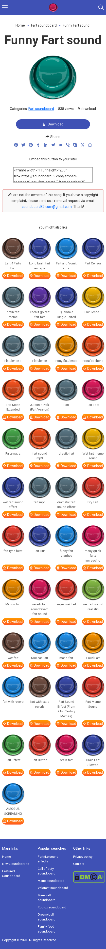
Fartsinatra (12, 453)
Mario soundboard (51, 881)
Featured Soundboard (11, 873)
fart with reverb (13, 702)
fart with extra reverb (39, 704)
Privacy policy (82, 856)
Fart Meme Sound (93, 704)
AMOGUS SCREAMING (13, 811)
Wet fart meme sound (93, 456)
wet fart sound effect (13, 504)
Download (55, 124)
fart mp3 (40, 502)
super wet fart (66, 604)
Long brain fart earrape (39, 265)
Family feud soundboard (46, 929)
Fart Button (39, 760)
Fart (66, 405)
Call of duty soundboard (46, 871)
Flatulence (39, 361)
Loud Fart (93, 658)
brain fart (66, 760)
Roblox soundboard (52, 907)
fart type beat (12, 551)
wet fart (13, 658)
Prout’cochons (93, 361)
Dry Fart (93, 502)
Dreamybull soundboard (46, 917)
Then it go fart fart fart (40, 314)
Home (20, 25)
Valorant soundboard (53, 888)
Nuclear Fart (39, 658)
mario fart (66, 658)
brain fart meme (13, 314)
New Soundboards (15, 864)
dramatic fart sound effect (66, 504)
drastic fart (66, 453)
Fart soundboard (44, 25)
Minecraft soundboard (46, 897)
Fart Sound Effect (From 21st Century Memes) (66, 709)
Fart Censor (93, 263)
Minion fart (13, 604)
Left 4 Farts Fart (13, 265)
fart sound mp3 (39, 456)
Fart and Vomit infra (66, 265)
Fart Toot (93, 405)
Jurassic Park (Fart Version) (39, 407)
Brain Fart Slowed (93, 762)
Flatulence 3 (93, 312)
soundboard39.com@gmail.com (47, 207)
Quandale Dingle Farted (66, 314)
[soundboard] (53, 7)
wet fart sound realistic (93, 606)
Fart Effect (13, 760)
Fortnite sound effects (48, 859)
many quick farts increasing (93, 555)
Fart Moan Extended (13, 407)
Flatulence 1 (12, 361)
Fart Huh (40, 551)
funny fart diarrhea (66, 553)
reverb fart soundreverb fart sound (40, 609)
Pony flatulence (66, 361)
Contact (78, 864)
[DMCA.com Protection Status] (88, 877)
